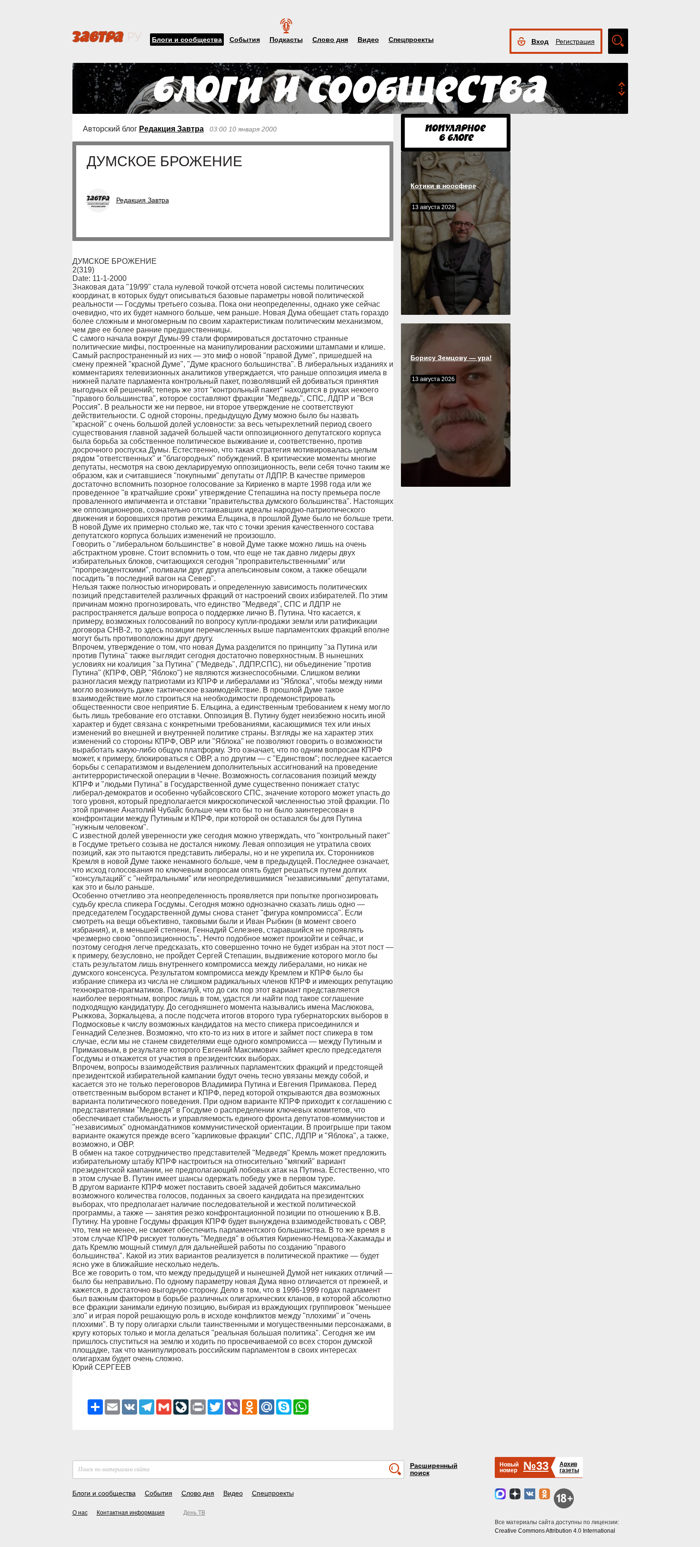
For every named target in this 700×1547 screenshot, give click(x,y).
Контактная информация (131, 1512)
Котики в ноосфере (443, 186)
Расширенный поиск (434, 1469)
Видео (368, 39)
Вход (540, 41)
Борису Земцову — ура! (451, 358)
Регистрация (575, 41)
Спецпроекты (411, 39)
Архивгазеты (569, 1467)
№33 (536, 1465)
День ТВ (194, 1512)
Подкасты (286, 39)
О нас (80, 1512)
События (245, 39)
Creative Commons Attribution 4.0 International (555, 1530)
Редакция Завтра (171, 129)
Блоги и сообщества (187, 39)
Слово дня (330, 39)
